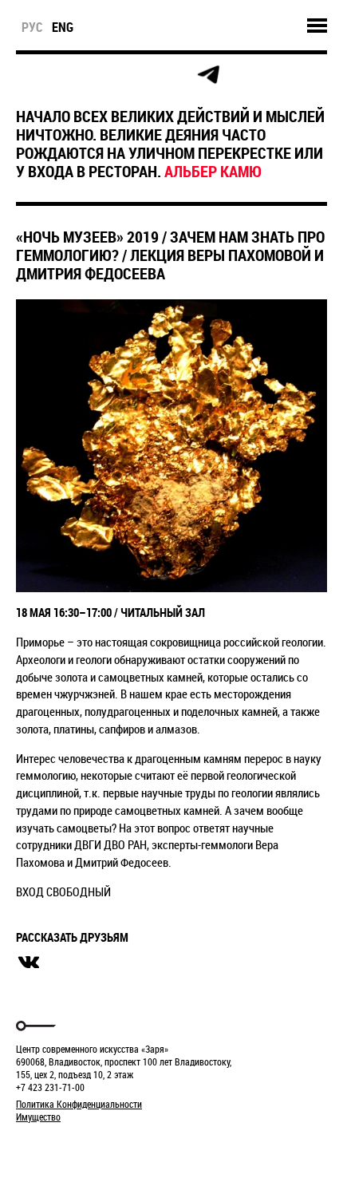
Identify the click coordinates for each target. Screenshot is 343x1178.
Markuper (57, 1146)
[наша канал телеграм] (208, 75)
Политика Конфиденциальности (79, 1103)
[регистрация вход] (65, 75)
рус (32, 27)
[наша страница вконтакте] (137, 75)
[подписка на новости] (29, 75)
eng (62, 27)
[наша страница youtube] (172, 75)
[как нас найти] (101, 75)
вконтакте (29, 962)
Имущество (38, 1116)
